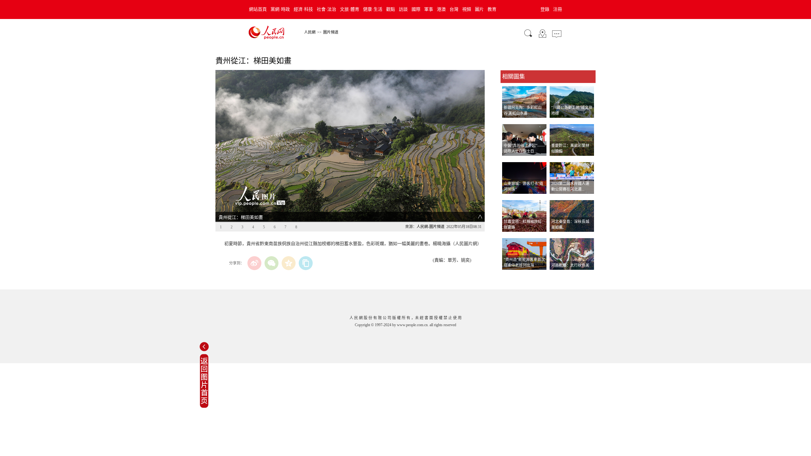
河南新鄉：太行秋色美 (570, 265)
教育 (492, 9)
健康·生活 (372, 9)
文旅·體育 (349, 9)
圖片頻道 (330, 32)
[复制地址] (306, 263)
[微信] (271, 263)
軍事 (428, 9)
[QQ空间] (289, 263)
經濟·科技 (303, 9)
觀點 (390, 9)
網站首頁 (258, 9)
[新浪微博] (254, 263)
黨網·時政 (280, 9)
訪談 (403, 9)
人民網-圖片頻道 (430, 227)
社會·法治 (326, 9)
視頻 (466, 9)
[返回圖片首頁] (204, 406)
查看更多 (509, 276)
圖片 (479, 9)
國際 (416, 9)
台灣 (454, 9)
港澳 (441, 9)
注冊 (557, 9)
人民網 (310, 32)
